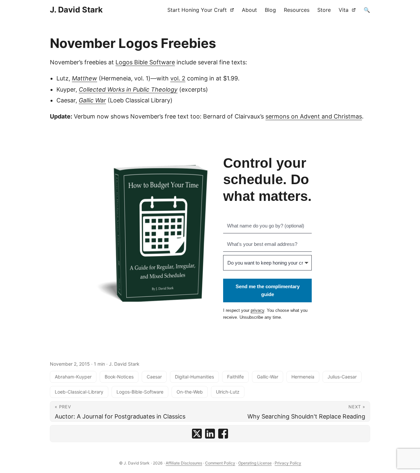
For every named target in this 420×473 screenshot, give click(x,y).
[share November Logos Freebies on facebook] (223, 434)
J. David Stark (76, 9)
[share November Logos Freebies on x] (197, 434)
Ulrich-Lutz (228, 392)
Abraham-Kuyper (73, 376)
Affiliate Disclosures (184, 463)
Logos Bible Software (145, 62)
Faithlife (235, 376)
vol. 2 (177, 78)
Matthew (84, 78)
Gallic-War (267, 376)
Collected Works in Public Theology (128, 89)
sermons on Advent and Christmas (313, 116)
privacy (257, 310)
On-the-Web (190, 392)
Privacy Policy (288, 463)
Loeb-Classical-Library (79, 392)
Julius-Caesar (342, 376)
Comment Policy (220, 463)
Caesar (154, 376)
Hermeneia (302, 376)
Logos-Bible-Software (139, 392)
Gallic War (92, 100)
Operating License (255, 463)
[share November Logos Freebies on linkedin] (210, 434)
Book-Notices (119, 376)
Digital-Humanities (194, 376)
